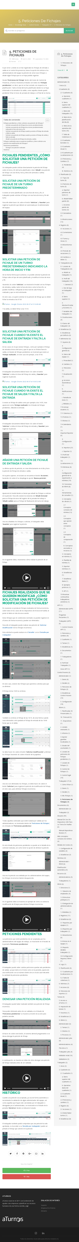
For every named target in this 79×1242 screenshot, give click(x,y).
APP (58, 605)
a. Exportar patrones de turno (66, 192)
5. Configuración (66, 702)
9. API (64, 591)
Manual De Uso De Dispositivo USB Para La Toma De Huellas (64, 822)
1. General (67, 284)
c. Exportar (65, 451)
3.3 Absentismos (66, 935)
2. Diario (63, 788)
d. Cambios (66, 364)
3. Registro (62, 1106)
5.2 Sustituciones (66, 317)
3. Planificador (64, 174)
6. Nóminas (63, 984)
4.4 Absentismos (66, 245)
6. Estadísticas (64, 329)
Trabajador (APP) (65, 621)
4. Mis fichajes (65, 796)
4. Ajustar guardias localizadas (64, 739)
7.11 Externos (65, 413)
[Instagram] (35, 1233)
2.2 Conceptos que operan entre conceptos (67, 521)
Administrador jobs (65, 1038)
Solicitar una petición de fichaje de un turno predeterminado (24, 125)
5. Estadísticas (65, 647)
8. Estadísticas (64, 1016)
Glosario (60, 816)
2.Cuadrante (63, 89)
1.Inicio (61, 85)
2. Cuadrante (63, 1070)
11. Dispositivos (65, 721)
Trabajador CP (46, 25)
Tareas (59, 997)
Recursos (60, 874)
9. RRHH (62, 1020)
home (10, 25)
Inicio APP (63, 669)
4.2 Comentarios (66, 232)
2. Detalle (63, 683)
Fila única (62, 1048)
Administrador (62, 82)
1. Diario (63, 679)
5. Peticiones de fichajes (62, 25)
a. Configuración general (67, 348)
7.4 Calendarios (65, 424)
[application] (26, 578)
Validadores (63, 1059)
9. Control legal (65, 775)
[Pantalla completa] (48, 588)
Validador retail (64, 1055)
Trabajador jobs (64, 1052)
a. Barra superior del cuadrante (66, 1079)
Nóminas (60, 858)
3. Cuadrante (64, 639)
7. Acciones (63, 987)
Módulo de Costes (63, 845)
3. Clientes (64, 1031)
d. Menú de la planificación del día (66, 119)
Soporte (44, 1205)
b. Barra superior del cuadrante (66, 104)
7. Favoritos (63, 1013)
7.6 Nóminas (64, 467)
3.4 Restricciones (66, 219)
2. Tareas (63, 1027)
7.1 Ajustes (64, 342)
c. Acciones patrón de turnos (66, 207)
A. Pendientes (66, 165)
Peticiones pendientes (11, 145)
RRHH (61, 707)
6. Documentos (65, 650)
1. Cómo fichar (65, 785)
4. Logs (61, 964)
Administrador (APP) (66, 609)
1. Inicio (61, 1066)
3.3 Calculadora (65, 213)
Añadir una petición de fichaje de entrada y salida (21, 139)
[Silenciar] (45, 588)
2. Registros (63, 915)
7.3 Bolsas (64, 421)
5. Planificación (64, 968)
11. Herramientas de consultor (66, 492)
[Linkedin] (43, 1233)
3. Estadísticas (64, 919)
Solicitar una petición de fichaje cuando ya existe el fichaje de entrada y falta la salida (27, 132)
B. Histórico (66, 171)
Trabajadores (63, 881)
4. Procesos (64, 1035)
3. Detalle (63, 792)
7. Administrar (64, 339)
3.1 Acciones (64, 1109)
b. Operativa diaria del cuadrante (66, 1087)
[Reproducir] (5, 588)
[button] (27, 578)
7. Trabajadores (65, 657)
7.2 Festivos (64, 417)
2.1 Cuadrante (65, 93)
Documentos (61, 805)
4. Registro (62, 225)
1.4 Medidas (64, 912)
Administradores (64, 877)
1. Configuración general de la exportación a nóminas (67, 475)
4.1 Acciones (64, 229)
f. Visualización (67, 374)
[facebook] (17, 1154)
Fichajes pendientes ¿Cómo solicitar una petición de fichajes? (24, 123)
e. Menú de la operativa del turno (66, 128)
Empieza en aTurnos (48, 1208)
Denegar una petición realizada (15, 147)
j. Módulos (65, 404)
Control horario (34, 25)
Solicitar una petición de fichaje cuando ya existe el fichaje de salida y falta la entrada (27, 136)
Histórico (6, 150)
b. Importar (66, 448)
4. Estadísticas (64, 1119)
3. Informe (64, 733)
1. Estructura (63, 888)
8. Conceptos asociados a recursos (68, 548)
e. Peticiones (66, 368)
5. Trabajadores (64, 263)
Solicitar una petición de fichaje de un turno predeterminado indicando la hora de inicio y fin (24, 128)
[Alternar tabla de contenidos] (46, 120)
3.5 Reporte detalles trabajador (64, 949)
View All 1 (61, 70)
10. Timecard (65, 717)
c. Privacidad (66, 360)
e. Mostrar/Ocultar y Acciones (67, 305)
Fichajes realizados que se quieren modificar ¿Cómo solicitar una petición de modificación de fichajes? (25, 142)
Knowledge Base (20, 25)
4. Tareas (63, 643)
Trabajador (63, 812)
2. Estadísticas (64, 855)
